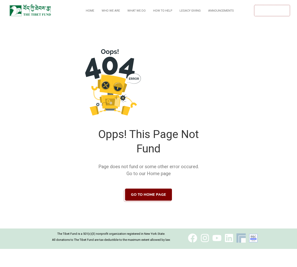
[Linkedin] (229, 238)
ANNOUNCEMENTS (221, 10)
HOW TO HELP (162, 10)
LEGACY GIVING (190, 10)
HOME (90, 10)
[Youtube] (217, 238)
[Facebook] (192, 238)
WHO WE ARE (111, 10)
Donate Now (272, 10)
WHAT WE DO (136, 10)
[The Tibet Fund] (253, 238)
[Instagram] (204, 238)
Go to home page (148, 194)
